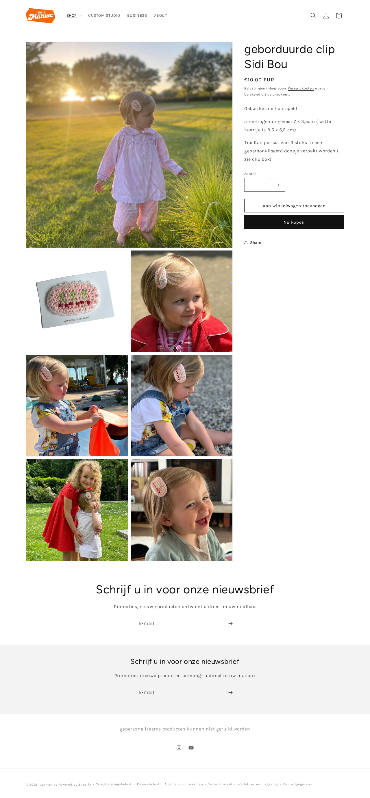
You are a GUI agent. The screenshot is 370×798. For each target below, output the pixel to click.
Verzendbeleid (220, 784)
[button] (74, 16)
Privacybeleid (148, 784)
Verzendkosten (301, 88)
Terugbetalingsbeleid (114, 784)
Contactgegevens (297, 784)
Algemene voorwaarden (183, 784)
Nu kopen (294, 222)
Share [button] (255, 242)
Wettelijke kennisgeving (258, 784)
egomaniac (49, 784)
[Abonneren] (230, 623)
